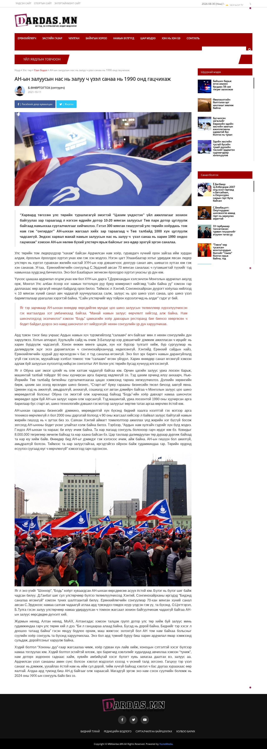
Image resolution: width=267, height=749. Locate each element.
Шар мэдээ (148, 38)
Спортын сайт (43, 3)
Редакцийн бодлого (117, 731)
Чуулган (73, 38)
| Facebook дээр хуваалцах (35, 104)
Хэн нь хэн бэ (171, 38)
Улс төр (27, 70)
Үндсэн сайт (23, 3)
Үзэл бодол (40, 70)
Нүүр (17, 70)
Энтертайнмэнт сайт (67, 3)
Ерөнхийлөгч (27, 38)
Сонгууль (193, 38)
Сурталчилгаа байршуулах (154, 731)
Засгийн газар (52, 38)
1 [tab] (250, 8)
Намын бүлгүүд (123, 38)
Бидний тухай (90, 731)
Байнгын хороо (96, 38)
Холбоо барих (185, 731)
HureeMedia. (166, 743)
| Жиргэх (67, 104)
